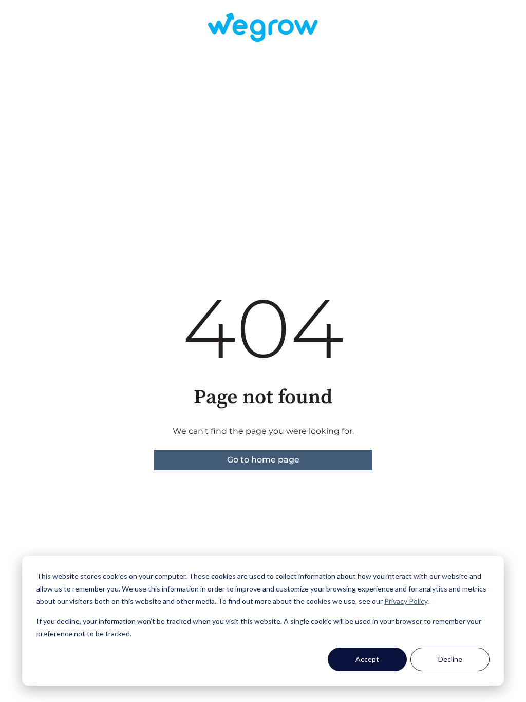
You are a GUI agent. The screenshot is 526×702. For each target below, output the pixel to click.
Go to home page (263, 460)
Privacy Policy (405, 601)
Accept (367, 659)
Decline (450, 659)
